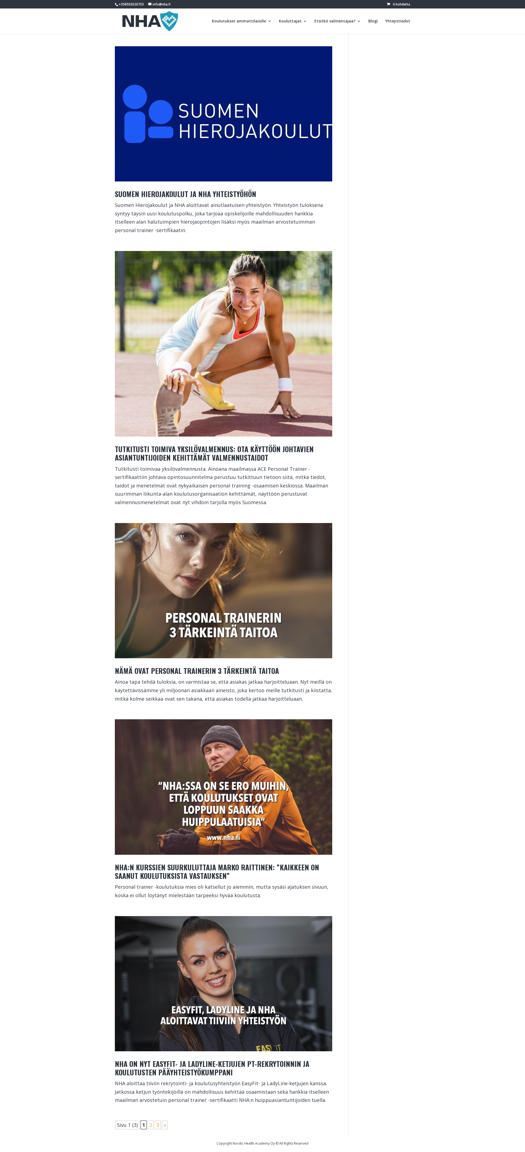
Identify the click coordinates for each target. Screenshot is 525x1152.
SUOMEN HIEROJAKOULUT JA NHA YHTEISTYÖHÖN (185, 194)
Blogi (373, 21)
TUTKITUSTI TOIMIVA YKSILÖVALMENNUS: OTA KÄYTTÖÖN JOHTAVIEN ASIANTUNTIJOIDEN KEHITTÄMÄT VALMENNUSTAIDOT (214, 453)
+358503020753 (131, 4)
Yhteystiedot (397, 21)
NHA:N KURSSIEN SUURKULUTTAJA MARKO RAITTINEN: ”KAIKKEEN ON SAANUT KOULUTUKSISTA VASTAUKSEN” (217, 871)
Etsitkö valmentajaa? (334, 21)
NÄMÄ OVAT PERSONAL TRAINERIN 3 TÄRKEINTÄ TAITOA (197, 670)
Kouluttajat (290, 21)
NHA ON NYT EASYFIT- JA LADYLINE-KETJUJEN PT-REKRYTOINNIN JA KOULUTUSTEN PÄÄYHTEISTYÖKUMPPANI (212, 1068)
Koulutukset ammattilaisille (239, 21)
